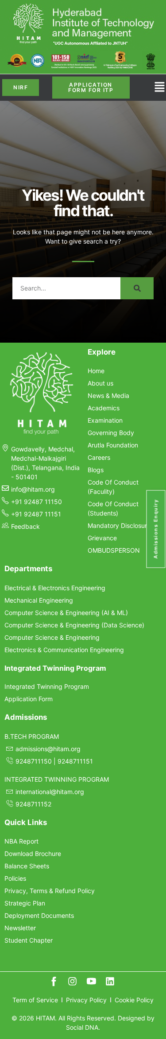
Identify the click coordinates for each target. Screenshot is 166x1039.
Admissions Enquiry (156, 529)
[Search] (137, 288)
